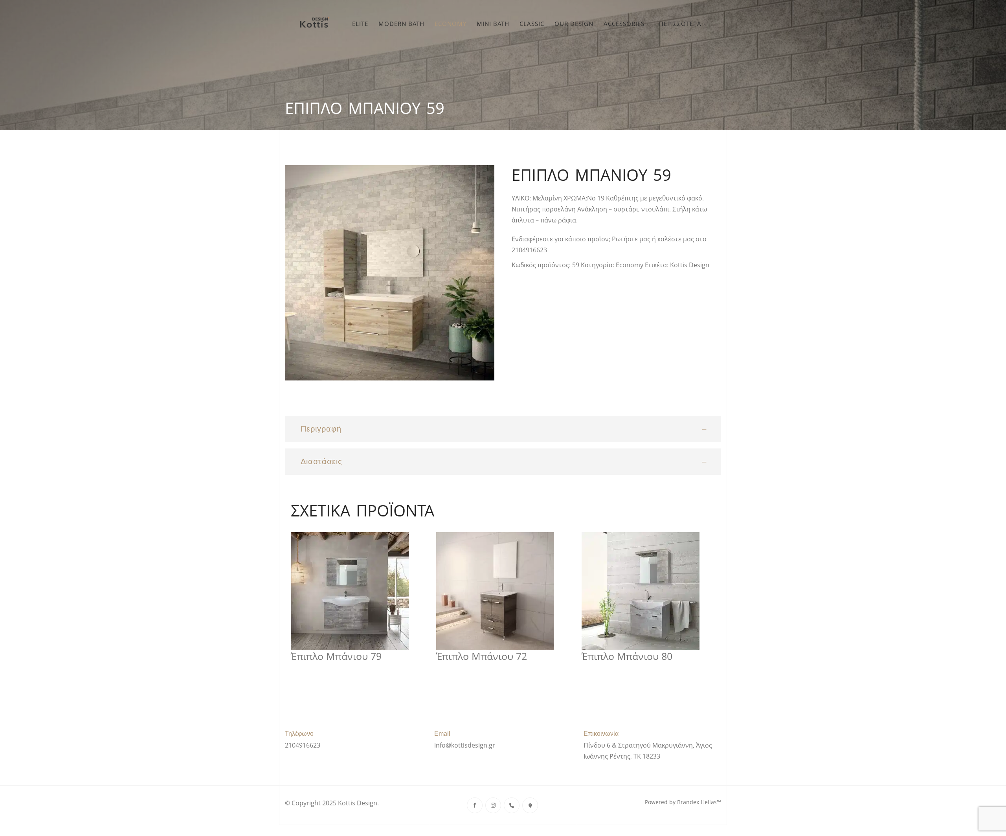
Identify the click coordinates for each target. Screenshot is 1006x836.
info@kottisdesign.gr (464, 745)
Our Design (573, 24)
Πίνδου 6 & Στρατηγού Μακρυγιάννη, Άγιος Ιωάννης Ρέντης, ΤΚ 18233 (648, 751)
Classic (532, 24)
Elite (360, 24)
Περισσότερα (680, 24)
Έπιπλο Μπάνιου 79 (336, 656)
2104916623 (529, 250)
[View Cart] (716, 23)
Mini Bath (493, 24)
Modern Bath (401, 24)
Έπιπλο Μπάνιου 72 (481, 656)
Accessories (624, 24)
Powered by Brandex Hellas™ (683, 802)
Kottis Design (689, 265)
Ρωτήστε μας (631, 239)
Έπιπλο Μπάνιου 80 (627, 656)
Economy (450, 24)
